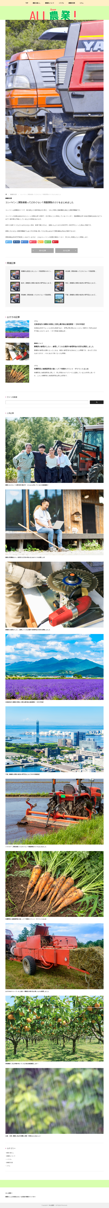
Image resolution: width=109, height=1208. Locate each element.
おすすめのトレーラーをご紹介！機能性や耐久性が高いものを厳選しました (27, 991)
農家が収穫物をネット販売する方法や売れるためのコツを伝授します (25, 557)
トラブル (61, 3)
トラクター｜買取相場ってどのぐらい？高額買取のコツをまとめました (25, 846)
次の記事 (66, 250)
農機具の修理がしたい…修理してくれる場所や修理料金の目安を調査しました (64, 346)
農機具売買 (72, 3)
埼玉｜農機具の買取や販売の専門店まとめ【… (81, 283)
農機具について (49, 3)
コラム (81, 3)
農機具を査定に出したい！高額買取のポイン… (36, 271)
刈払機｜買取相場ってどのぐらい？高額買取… (81, 271)
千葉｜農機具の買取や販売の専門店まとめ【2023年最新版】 (22, 774)
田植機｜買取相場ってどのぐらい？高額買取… (36, 295)
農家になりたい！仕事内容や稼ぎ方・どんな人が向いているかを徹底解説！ (27, 485)
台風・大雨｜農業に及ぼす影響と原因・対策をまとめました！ (23, 1136)
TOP (27, 3)
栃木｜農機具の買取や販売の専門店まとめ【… (36, 283)
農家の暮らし (36, 3)
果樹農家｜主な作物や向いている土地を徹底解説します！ (22, 1063)
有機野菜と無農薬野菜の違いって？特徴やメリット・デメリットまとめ (61, 369)
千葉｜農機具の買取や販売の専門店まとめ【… (81, 295)
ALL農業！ (9, 1193)
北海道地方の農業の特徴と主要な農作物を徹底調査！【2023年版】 (60, 324)
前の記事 (42, 250)
